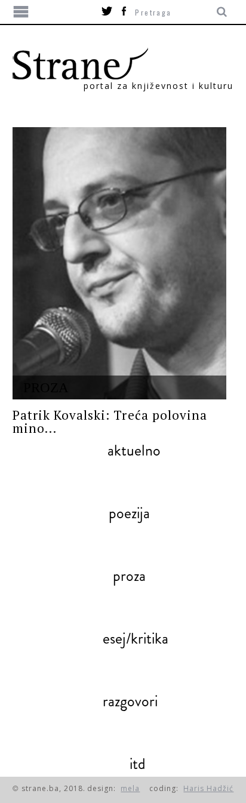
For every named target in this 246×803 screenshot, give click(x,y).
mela (130, 788)
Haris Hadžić (208, 788)
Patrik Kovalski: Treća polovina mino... (110, 421)
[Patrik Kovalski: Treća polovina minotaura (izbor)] (120, 263)
